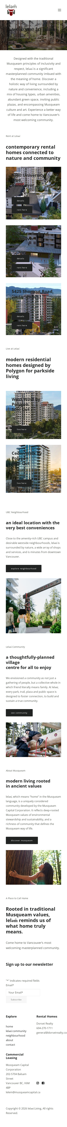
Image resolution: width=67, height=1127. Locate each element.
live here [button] (22, 429)
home (9, 1026)
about (9, 1040)
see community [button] (19, 712)
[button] (59, 10)
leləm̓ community (16, 1031)
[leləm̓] (11, 10)
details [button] (20, 200)
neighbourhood (15, 1035)
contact (10, 1044)
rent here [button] (22, 209)
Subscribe (16, 999)
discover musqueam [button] (22, 840)
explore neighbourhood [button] (23, 568)
